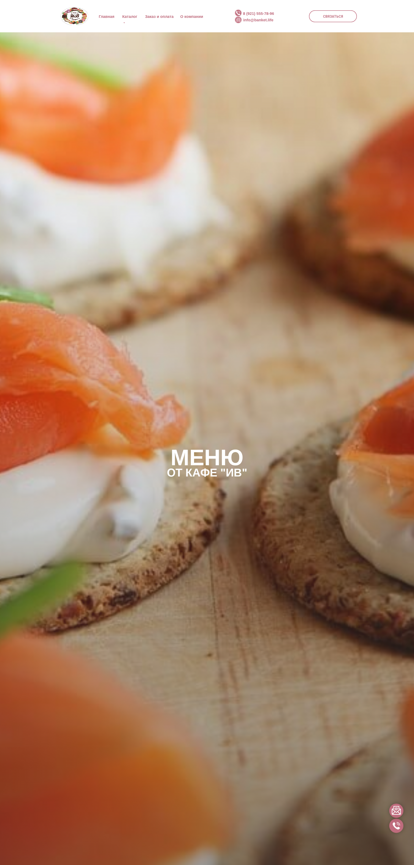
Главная (106, 16)
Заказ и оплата (159, 16)
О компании (191, 16)
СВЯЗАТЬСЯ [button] (333, 16)
